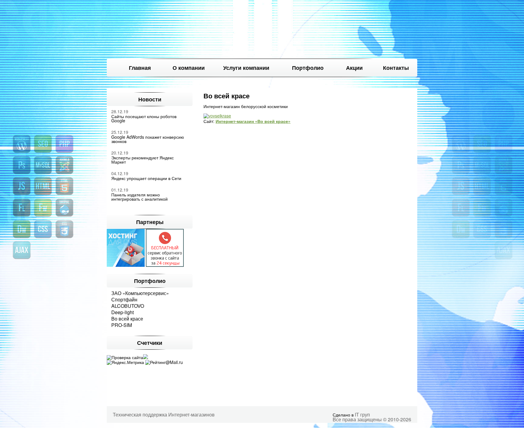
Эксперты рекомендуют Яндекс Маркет (142, 160)
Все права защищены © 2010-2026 (372, 419)
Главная (140, 68)
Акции (354, 68)
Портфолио (308, 68)
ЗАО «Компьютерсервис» (140, 293)
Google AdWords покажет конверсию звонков (147, 139)
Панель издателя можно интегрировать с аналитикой (139, 197)
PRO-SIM (121, 324)
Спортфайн (124, 299)
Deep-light (122, 312)
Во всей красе (127, 318)
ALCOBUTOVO (127, 305)
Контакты (396, 68)
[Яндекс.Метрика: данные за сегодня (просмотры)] (125, 362)
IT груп (362, 414)
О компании (189, 68)
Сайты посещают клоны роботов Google (143, 118)
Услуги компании (246, 68)
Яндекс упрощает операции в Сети (146, 178)
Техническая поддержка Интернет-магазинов (164, 414)
